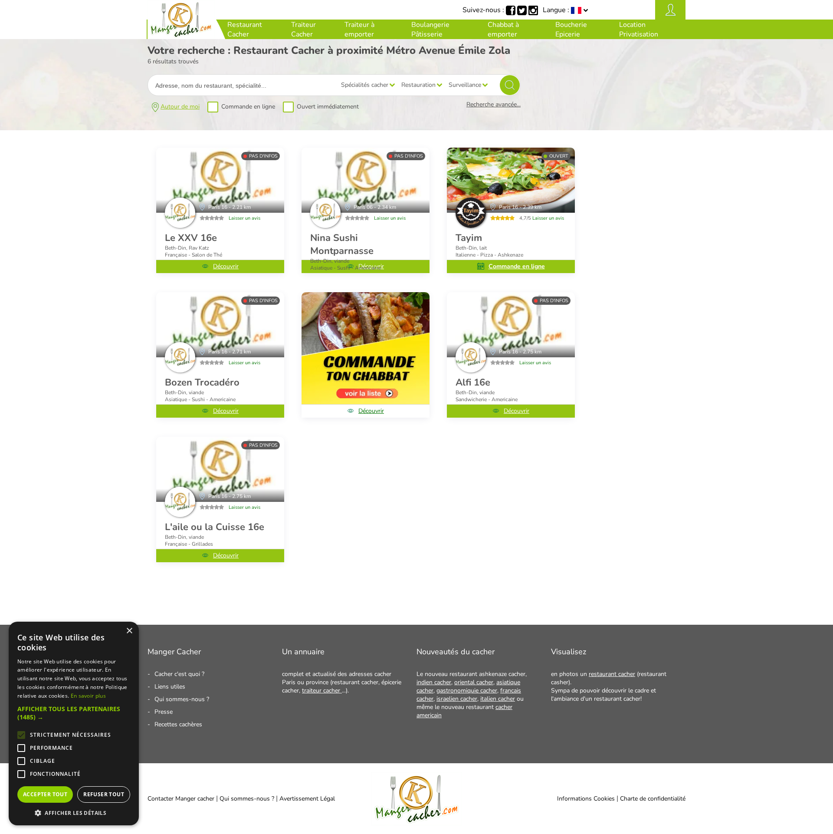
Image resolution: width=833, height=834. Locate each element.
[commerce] (220, 180)
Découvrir (226, 266)
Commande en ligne (248, 106)
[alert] (74, 723)
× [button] (129, 631)
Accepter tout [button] (45, 794)
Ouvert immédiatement (328, 106)
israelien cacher (456, 699)
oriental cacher (473, 682)
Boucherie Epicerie (571, 29)
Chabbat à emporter (503, 29)
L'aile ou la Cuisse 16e (214, 527)
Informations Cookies (586, 798)
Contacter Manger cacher (181, 798)
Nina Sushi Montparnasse (342, 244)
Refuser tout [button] (103, 794)
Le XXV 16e (191, 237)
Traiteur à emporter (359, 29)
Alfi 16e (473, 382)
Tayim (469, 237)
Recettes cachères (178, 724)
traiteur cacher (322, 690)
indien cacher (433, 682)
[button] (73, 713)
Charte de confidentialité (652, 798)
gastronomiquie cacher (466, 690)
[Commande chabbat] (366, 348)
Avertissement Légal (307, 798)
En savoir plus (88, 695)
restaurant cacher (612, 674)
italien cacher (497, 699)
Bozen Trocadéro (202, 382)
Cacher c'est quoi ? (179, 674)
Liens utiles (169, 686)
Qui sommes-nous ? (181, 699)
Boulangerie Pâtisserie (430, 29)
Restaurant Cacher (244, 29)
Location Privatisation (638, 29)
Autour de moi (180, 106)
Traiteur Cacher (303, 29)
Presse (163, 712)
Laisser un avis (244, 218)
